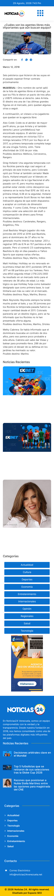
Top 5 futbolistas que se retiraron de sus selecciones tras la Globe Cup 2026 (31, 769)
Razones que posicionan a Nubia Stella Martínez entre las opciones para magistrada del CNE (32, 785)
